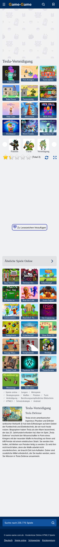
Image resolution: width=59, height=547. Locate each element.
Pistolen (36, 395)
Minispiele (35, 392)
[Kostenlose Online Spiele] (20, 4)
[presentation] (4, 144)
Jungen (24, 392)
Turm (45, 395)
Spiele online (11, 392)
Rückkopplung (48, 540)
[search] (53, 522)
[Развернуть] (55, 157)
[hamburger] (3, 4)
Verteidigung (11, 398)
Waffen (26, 395)
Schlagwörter (34, 540)
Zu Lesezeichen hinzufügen (31, 227)
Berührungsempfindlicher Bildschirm (36, 398)
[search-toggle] (43, 4)
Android (36, 401)
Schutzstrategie (23, 401)
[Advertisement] (44, 33)
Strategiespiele (13, 395)
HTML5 (9, 401)
